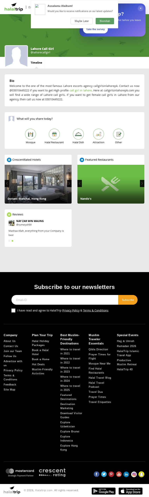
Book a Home (40, 359)
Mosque (30, 142)
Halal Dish (78, 142)
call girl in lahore (81, 90)
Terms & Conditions (95, 310)
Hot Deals (38, 364)
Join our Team (13, 351)
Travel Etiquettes (100, 402)
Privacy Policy (71, 310)
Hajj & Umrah (125, 341)
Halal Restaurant (54, 142)
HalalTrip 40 (125, 369)
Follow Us (10, 356)
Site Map (9, 389)
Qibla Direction (98, 349)
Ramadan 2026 (126, 346)
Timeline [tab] (36, 62)
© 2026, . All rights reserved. (51, 490)
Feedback (10, 384)
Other (118, 142)
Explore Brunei (70, 431)
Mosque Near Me (100, 363)
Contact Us (11, 346)
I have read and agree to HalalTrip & (62, 310)
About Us (10, 341)
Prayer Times (97, 397)
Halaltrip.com (44, 490)
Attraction (98, 142)
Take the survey (95, 29)
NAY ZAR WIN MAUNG (30, 221)
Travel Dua (96, 391)
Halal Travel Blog (100, 377)
